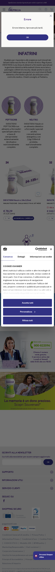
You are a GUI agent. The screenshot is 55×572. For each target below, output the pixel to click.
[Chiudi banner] (51, 249)
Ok (27, 37)
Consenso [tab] (8, 257)
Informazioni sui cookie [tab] (41, 257)
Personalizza (26, 311)
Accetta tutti (27, 303)
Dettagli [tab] (21, 257)
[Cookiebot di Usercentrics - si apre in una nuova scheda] (35, 249)
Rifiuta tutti (27, 320)
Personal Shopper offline (46, 556)
